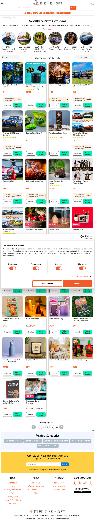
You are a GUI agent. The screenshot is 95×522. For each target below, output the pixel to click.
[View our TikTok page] (90, 483)
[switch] (36, 268)
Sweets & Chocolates (80, 440)
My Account (59, 483)
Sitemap (12, 504)
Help (12, 486)
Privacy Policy (12, 497)
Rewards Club (59, 490)
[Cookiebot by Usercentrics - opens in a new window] (82, 237)
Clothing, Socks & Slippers (56, 440)
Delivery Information (12, 490)
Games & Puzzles (33, 440)
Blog (36, 493)
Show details (82, 277)
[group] (8, 42)
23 (57, 427)
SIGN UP (65, 464)
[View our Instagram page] (79, 483)
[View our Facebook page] (74, 483)
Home (3, 18)
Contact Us (12, 483)
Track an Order (59, 486)
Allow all (77, 283)
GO (73, 7)
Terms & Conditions (13, 500)
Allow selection (47, 283)
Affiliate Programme (36, 486)
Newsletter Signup (36, 490)
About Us (36, 483)
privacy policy (44, 469)
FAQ (12, 493)
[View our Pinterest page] (85, 483)
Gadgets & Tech (13, 440)
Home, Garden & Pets (47, 445)
